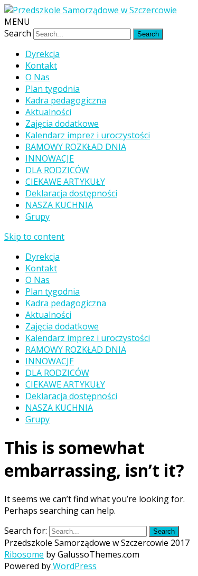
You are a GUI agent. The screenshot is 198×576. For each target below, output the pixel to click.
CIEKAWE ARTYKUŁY (65, 181)
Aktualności (48, 112)
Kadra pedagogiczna (65, 100)
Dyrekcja (42, 54)
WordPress (74, 566)
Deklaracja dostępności (71, 193)
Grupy (37, 216)
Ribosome (24, 554)
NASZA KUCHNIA (59, 205)
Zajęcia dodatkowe (62, 123)
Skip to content (34, 236)
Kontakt (41, 65)
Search (17, 33)
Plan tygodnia (52, 89)
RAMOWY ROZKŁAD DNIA (75, 147)
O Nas (37, 77)
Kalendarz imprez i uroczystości (87, 135)
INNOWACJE (49, 158)
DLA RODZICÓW (57, 170)
